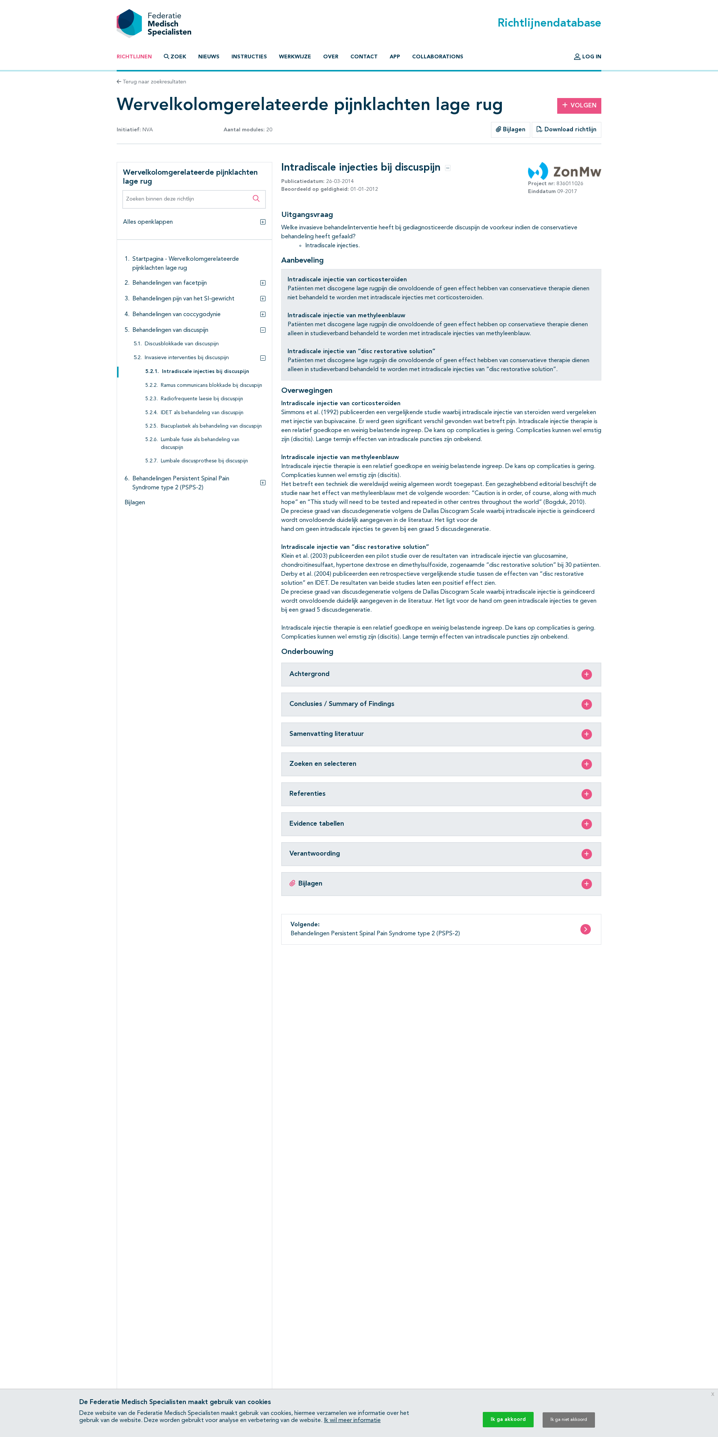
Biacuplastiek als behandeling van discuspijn (211, 426)
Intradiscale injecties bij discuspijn (205, 372)
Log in (591, 56)
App (395, 56)
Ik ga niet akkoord (568, 1420)
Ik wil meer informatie (352, 1421)
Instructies (249, 56)
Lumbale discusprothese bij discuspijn (204, 461)
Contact (364, 56)
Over (330, 56)
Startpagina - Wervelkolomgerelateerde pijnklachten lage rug (185, 263)
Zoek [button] (178, 56)
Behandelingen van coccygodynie (176, 315)
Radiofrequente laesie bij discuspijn (202, 399)
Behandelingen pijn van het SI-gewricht (183, 299)
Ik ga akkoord (508, 1419)
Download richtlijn (569, 130)
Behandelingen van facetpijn (169, 283)
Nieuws (209, 56)
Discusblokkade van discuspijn (182, 344)
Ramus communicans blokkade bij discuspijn (211, 385)
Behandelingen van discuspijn (170, 330)
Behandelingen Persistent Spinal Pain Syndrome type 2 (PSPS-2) (180, 483)
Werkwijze (295, 56)
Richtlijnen (134, 56)
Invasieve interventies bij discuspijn (187, 358)
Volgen (583, 106)
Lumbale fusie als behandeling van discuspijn (200, 444)
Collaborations (437, 56)
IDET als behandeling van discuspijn (202, 412)
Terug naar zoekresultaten (153, 82)
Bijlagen (513, 130)
